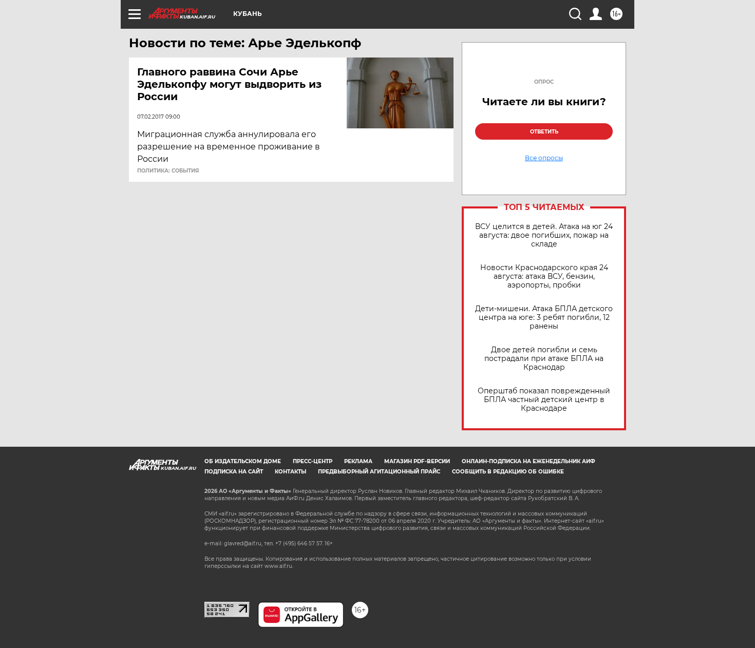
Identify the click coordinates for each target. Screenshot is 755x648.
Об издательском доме (242, 461)
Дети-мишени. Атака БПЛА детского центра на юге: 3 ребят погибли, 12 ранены (544, 317)
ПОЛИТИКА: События (168, 171)
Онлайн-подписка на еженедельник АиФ (528, 461)
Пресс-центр (312, 461)
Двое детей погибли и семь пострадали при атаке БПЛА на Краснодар (543, 359)
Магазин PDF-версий (417, 461)
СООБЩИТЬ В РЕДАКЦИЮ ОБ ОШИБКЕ (508, 471)
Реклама (358, 461)
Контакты (290, 471)
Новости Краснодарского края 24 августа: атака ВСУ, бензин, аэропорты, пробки (544, 276)
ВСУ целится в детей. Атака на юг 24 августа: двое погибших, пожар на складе (544, 235)
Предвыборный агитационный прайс (379, 471)
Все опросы (544, 158)
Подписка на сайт (233, 471)
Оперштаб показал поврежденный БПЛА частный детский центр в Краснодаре (544, 400)
